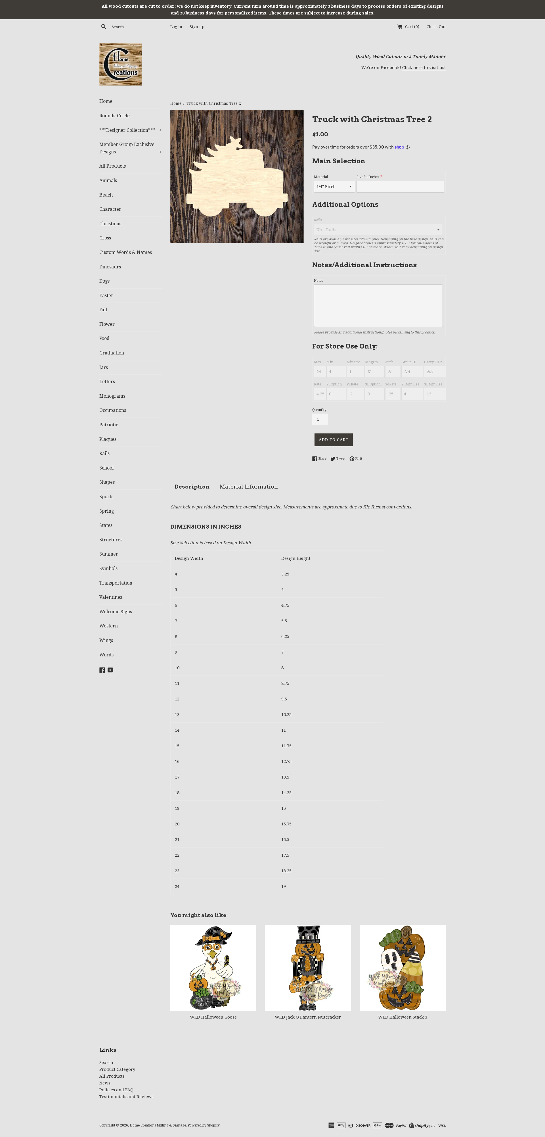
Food (104, 338)
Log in (176, 26)
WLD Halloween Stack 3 (402, 1017)
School (106, 468)
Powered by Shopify (204, 1125)
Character (110, 209)
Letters (107, 381)
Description (192, 486)
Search (106, 1062)
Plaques (107, 439)
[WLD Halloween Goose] (213, 968)
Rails (104, 453)
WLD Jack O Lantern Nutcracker (308, 1017)
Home (105, 101)
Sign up (197, 26)
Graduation (111, 353)
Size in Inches (368, 177)
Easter (106, 295)
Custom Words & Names (125, 252)
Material (321, 177)
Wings (106, 640)
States (105, 525)
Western (108, 626)
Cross (105, 238)
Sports (106, 496)
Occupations (112, 410)
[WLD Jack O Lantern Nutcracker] (308, 968)
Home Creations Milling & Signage (158, 1125)
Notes (318, 281)
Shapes (107, 482)
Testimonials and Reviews (126, 1096)
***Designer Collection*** (130, 130)
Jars (103, 367)
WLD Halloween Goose (213, 1017)
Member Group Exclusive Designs (130, 148)
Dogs (104, 281)
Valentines (110, 597)
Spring (106, 511)
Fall (103, 309)
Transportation (115, 583)
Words (106, 655)
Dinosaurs (110, 267)
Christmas (110, 223)
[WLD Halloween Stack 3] (403, 968)
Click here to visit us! (424, 67)
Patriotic (108, 424)
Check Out (436, 26)
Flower (107, 324)
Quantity (319, 410)
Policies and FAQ (116, 1089)
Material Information (248, 486)
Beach (106, 195)
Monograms (112, 396)
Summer (108, 554)
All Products (112, 166)
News (104, 1083)
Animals (108, 180)
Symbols (108, 568)
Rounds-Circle (114, 115)
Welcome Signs (115, 611)
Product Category (117, 1069)
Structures (110, 540)
